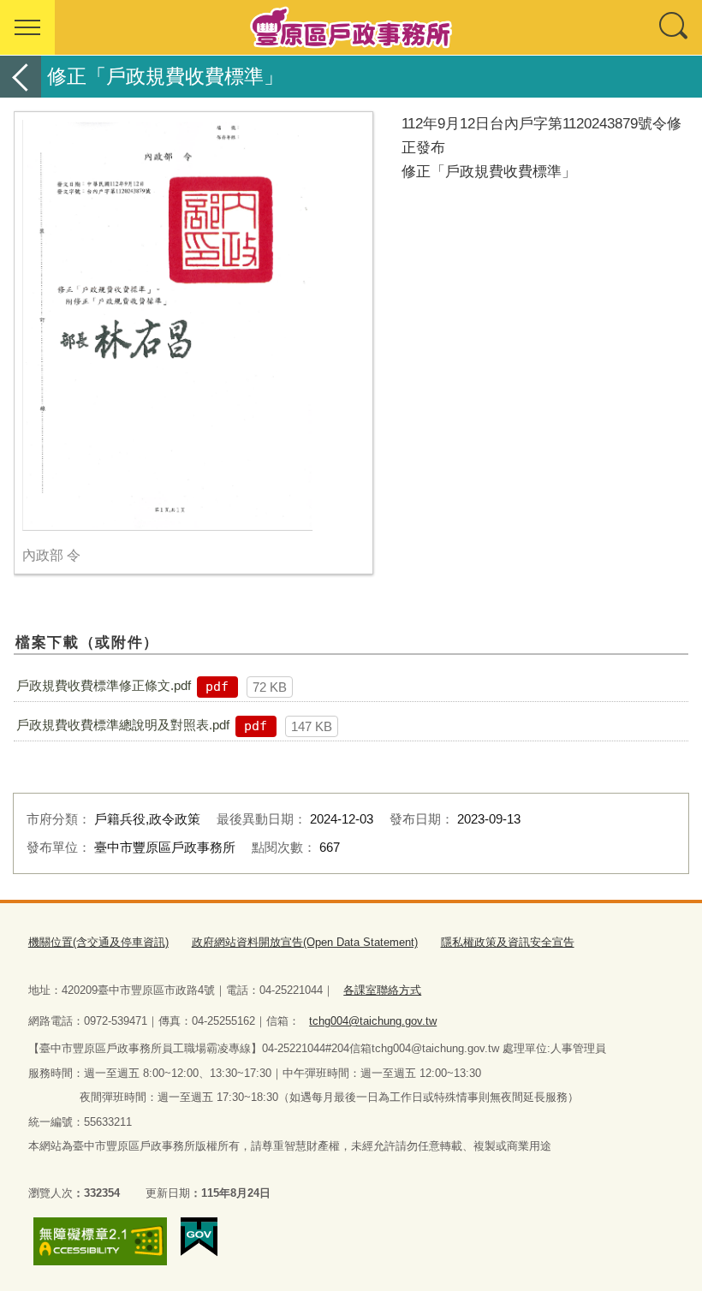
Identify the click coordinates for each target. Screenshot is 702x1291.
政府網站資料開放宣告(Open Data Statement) (305, 942)
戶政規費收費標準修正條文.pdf (103, 685)
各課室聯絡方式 (382, 990)
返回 (20, 77)
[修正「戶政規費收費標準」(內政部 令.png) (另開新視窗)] (193, 325)
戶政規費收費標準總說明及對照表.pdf (122, 724)
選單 (27, 27)
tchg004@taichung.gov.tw (373, 1020)
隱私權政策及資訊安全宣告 (507, 942)
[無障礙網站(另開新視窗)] (100, 1241)
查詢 (674, 27)
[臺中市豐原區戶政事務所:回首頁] (351, 27)
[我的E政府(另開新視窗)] (199, 1237)
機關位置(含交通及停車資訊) (98, 942)
